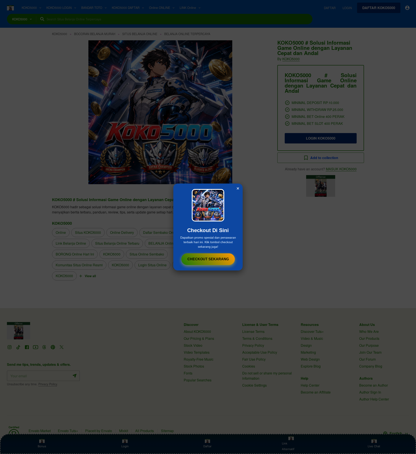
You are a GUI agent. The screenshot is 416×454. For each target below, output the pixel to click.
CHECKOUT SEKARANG (208, 259)
